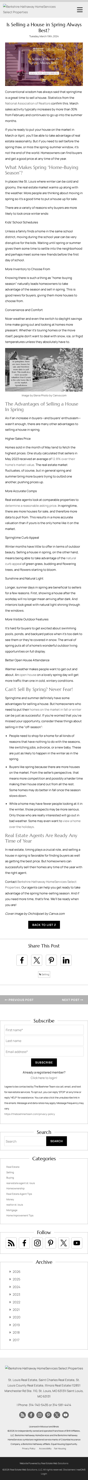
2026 (16, 1271)
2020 (16, 1317)
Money (10, 1199)
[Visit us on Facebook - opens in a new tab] (24, 1243)
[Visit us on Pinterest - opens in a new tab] (50, 1243)
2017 (16, 1340)
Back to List (43, 925)
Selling (45, 974)
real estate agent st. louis (20, 1183)
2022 (16, 1302)
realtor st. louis (14, 1204)
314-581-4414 (61, 1405)
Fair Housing (60, 1448)
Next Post (71, 1000)
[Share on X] (36, 960)
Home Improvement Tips (19, 1215)
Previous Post (21, 1000)
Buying (10, 1177)
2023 (16, 1294)
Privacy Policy (28, 1448)
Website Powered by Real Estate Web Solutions (44, 1463)
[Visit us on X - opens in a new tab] (63, 1243)
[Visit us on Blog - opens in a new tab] (11, 1243)
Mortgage (11, 1210)
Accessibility (45, 1448)
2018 (16, 1332)
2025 (16, 1279)
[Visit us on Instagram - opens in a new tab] (37, 1243)
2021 (16, 1309)
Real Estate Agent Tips (19, 1194)
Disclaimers (69, 1469)
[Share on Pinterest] (51, 960)
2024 (16, 1287)
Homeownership (15, 1188)
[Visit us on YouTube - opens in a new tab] (76, 1243)
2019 (16, 1325)
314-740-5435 (38, 1405)
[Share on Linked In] (66, 960)
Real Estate (12, 1167)
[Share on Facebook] (21, 960)
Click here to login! (44, 1078)
